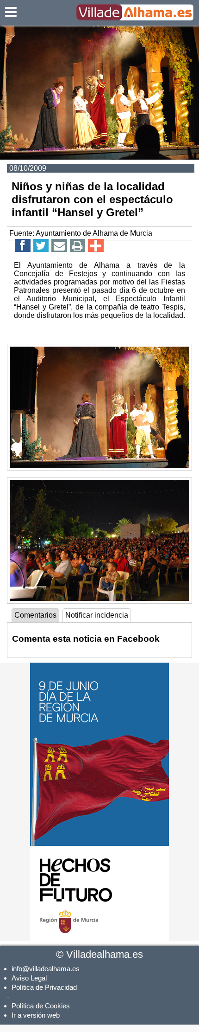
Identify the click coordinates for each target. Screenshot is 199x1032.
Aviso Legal (29, 978)
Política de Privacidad (44, 987)
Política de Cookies (41, 1006)
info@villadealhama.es (46, 969)
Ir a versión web (36, 1015)
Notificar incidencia (96, 615)
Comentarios (35, 615)
